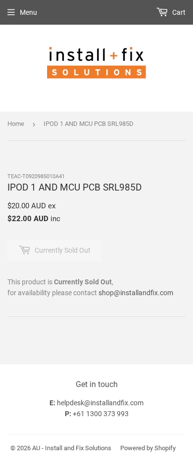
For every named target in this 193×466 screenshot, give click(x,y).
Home (15, 123)
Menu (28, 12)
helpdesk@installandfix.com (100, 403)
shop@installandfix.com (135, 293)
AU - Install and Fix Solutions (71, 448)
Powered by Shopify (148, 448)
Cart (178, 12)
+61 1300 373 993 (101, 414)
